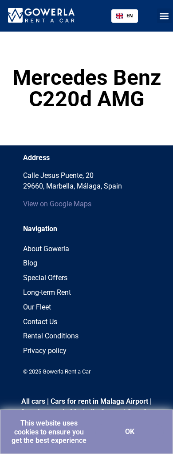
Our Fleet (37, 307)
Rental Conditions (51, 336)
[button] (164, 15)
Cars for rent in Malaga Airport (99, 401)
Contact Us (40, 321)
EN (129, 15)
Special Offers (45, 277)
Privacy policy (45, 350)
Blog (30, 263)
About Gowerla (46, 249)
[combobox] (124, 16)
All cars (33, 401)
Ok (129, 431)
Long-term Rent (47, 292)
